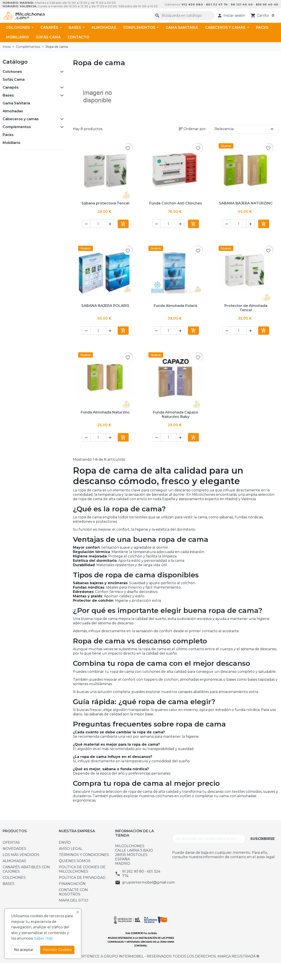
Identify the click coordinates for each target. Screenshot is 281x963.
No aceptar (24, 950)
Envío (65, 842)
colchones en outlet (173, 796)
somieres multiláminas (92, 684)
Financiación (72, 884)
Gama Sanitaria (182, 27)
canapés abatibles (193, 692)
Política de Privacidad (82, 877)
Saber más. (43, 938)
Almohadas (104, 27)
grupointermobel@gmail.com (148, 882)
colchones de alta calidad (164, 671)
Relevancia (244, 129)
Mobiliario (17, 37)
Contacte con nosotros (73, 892)
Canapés (49, 27)
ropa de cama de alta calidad (153, 791)
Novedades (14, 849)
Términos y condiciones (84, 855)
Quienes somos (74, 861)
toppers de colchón (161, 679)
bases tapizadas (261, 679)
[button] (231, 16)
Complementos (139, 27)
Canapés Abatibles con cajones (26, 869)
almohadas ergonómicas (201, 679)
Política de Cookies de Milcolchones (82, 869)
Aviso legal (70, 849)
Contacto (78, 37)
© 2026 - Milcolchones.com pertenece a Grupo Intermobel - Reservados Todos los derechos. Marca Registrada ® (140, 956)
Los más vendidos (21, 855)
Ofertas (11, 842)
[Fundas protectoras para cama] (97, 96)
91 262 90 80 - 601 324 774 (141, 873)
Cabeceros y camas (225, 27)
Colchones (18, 27)
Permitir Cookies (57, 950)
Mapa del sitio (73, 900)
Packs (262, 27)
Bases (75, 27)
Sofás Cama (48, 37)
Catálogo (15, 62)
